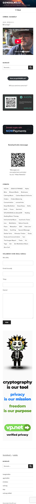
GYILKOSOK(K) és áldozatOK (13, 213)
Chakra (6, 199)
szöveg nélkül (7, 493)
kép (4, 489)
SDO (20, 226)
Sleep (6, 230)
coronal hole (20, 202)
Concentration (8, 202)
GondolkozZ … (13, 2)
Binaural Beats (14, 192)
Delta (29, 206)
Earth (5, 209)
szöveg (5, 486)
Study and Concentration (12, 237)
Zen (10, 244)
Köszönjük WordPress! (9, 503)
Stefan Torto (8, 233)
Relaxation (13, 226)
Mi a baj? (6, 25)
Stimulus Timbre (19, 233)
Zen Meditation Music (21, 244)
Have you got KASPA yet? (18, 78)
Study (30, 233)
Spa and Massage (24, 230)
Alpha (27, 188)
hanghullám (6, 474)
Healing (27, 213)
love (5, 223)
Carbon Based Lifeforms (24, 195)
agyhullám (6, 478)
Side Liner (27, 226)
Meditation (12, 223)
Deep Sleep (21, 206)
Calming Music (8, 195)
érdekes (5, 482)
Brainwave (24, 192)
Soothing (13, 230)
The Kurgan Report (10, 240)
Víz (26, 240)
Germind (19, 209)
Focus (12, 209)
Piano (5, 226)
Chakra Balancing (16, 199)
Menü (19, 10)
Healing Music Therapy (11, 216)
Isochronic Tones (24, 220)
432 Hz (6, 188)
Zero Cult (7, 247)
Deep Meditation (9, 206)
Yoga (5, 244)
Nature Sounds (23, 223)
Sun (24, 237)
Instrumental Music (10, 220)
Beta (5, 192)
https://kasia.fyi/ (20, 174)
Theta (20, 240)
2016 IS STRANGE (17, 188)
